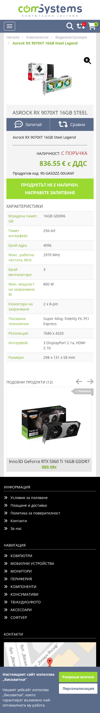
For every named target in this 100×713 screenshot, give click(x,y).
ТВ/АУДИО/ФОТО (24, 602)
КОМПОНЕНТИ (21, 586)
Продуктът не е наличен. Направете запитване (50, 188)
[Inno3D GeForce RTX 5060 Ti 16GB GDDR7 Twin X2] (49, 422)
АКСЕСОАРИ (19, 609)
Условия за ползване (27, 497)
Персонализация (78, 688)
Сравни (77, 124)
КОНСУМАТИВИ (22, 594)
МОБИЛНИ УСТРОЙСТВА (30, 563)
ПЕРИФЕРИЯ (19, 578)
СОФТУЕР (17, 617)
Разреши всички (78, 676)
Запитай (33, 124)
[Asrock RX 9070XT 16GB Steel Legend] (50, 78)
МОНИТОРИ (19, 571)
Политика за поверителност (33, 513)
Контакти (17, 520)
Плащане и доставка (27, 505)
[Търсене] (68, 26)
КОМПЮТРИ (19, 555)
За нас (14, 528)
